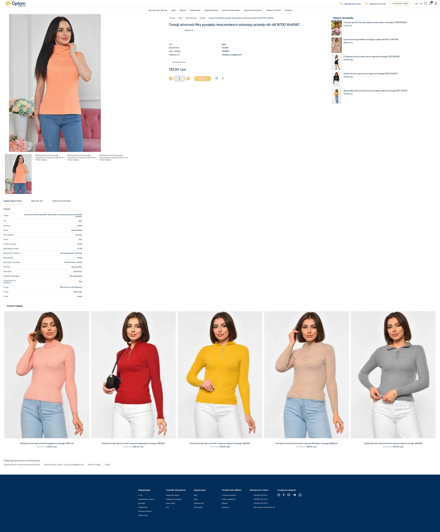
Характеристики (12, 201)
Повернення (143, 507)
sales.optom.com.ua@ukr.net (264, 507)
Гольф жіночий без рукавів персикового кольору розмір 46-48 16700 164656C (241, 18)
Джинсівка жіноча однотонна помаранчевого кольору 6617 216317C (376, 91)
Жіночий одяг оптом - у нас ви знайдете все (64, 464)
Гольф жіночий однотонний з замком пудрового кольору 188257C (395, 443)
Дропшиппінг (199, 503)
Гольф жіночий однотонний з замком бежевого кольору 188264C (136, 443)
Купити (202, 78)
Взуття (183, 10)
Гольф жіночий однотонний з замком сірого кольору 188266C (222, 443)
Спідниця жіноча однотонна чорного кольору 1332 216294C (372, 56)
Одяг (173, 10)
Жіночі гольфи (94, 464)
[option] (83, 83)
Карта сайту (170, 503)
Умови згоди (143, 515)
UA (420, 4)
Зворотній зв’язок (172, 495)
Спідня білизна (211, 10)
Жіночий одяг (191, 18)
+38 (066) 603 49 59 (352, 4)
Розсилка (225, 507)
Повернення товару (173, 499)
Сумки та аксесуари (231, 10)
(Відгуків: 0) (189, 30)
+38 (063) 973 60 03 (260, 503)
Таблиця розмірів (61, 201)
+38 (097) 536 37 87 (377, 4)
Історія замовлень (229, 499)
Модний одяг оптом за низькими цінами (22, 464)
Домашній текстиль (253, 10)
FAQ (167, 507)
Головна (172, 18)
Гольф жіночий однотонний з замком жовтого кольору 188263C (49, 443)
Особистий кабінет (229, 495)
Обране (225, 503)
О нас (140, 495)
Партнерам (198, 507)
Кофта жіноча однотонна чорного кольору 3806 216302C (371, 74)
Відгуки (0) (37, 201)
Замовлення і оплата (146, 499)
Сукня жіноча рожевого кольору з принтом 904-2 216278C (371, 39)
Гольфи (202, 18)
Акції (196, 499)
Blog (195, 495)
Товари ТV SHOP (273, 10)
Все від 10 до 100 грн (158, 10)
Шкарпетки (195, 10)
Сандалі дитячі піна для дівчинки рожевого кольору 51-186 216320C (375, 22)
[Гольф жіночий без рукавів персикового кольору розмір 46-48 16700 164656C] (83, 83)
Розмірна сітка (178, 62)
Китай (225, 47)
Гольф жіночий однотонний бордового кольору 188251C (309, 443)
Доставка (141, 503)
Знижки (288, 10)
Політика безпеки (144, 511)
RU (416, 4)
